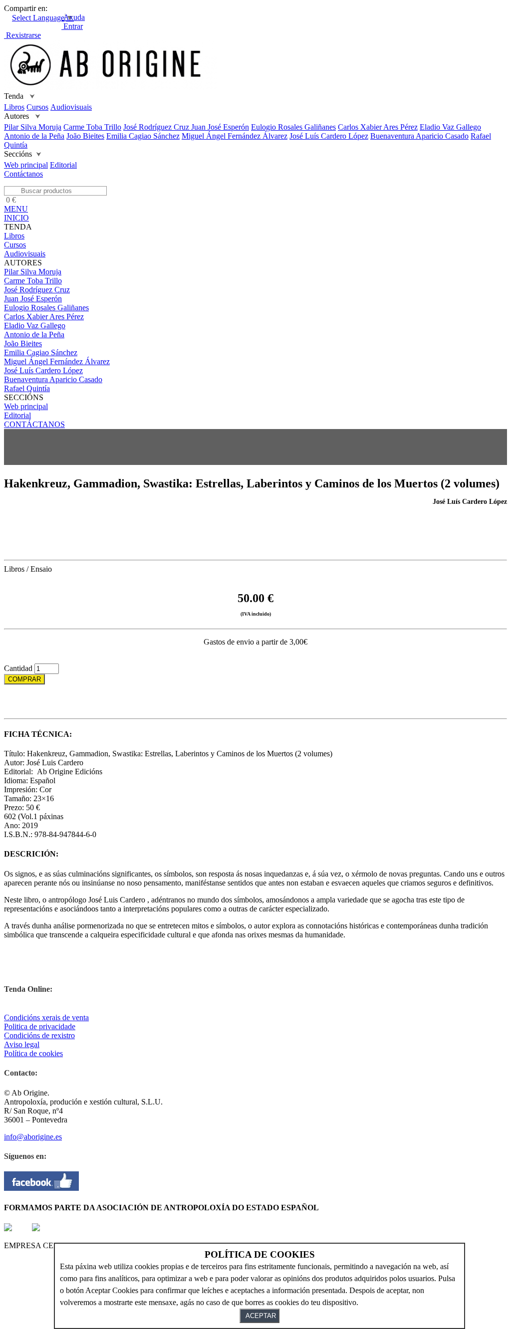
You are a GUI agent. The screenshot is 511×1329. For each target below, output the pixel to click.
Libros (14, 107)
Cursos (37, 107)
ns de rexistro (54, 1035)
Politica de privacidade (39, 1026)
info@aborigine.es (33, 1136)
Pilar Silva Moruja (32, 127)
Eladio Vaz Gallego (450, 127)
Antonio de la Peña (34, 136)
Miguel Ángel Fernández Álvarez (234, 136)
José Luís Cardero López (328, 136)
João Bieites (85, 136)
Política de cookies (33, 1053)
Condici (16, 1035)
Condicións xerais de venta (46, 1017)
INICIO (16, 218)
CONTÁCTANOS (34, 424)
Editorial (63, 165)
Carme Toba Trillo (92, 127)
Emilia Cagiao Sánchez (143, 136)
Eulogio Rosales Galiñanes (293, 127)
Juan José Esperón (220, 127)
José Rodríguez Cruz (157, 127)
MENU (16, 209)
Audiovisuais (71, 107)
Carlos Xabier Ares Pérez (378, 127)
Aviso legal (21, 1044)
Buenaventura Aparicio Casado (419, 136)
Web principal (26, 165)
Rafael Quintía (27, 388)
